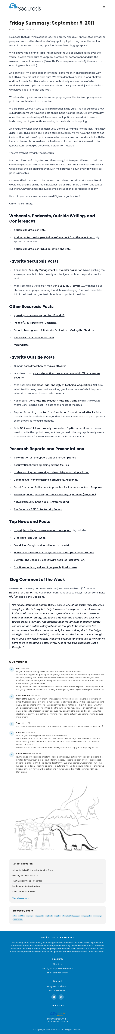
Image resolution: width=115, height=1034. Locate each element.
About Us (57, 964)
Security (97, 916)
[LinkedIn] (53, 997)
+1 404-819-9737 (57, 990)
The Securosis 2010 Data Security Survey (38, 509)
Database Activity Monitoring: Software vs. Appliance (45, 480)
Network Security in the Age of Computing (41, 502)
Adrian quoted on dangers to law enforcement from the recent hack (54, 237)
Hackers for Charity (20, 592)
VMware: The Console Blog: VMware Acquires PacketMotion (49, 560)
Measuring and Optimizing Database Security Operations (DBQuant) (55, 494)
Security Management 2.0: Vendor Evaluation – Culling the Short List (54, 330)
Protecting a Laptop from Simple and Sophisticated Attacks (59, 412)
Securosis (18, 920)
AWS (21, 916)
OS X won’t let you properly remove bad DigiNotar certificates (56, 428)
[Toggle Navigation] (104, 6)
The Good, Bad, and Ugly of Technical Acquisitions (62, 385)
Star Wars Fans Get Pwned (30, 538)
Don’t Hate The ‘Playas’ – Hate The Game (53, 400)
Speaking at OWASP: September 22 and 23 (39, 315)
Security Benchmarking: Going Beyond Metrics (41, 465)
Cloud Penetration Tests (23, 891)
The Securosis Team (57, 972)
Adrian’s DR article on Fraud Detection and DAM (42, 249)
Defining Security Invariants (25, 875)
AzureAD (39, 916)
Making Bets (21, 345)
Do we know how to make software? (45, 366)
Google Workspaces (71, 916)
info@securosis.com (57, 986)
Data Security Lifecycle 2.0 (68, 286)
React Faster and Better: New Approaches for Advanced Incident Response (58, 487)
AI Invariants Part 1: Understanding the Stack (32, 870)
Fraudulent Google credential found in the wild (41, 545)
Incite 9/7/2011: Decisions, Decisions (35, 323)
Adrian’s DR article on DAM (29, 230)
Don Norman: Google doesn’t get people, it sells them (45, 567)
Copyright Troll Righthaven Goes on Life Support (42, 530)
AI (15, 916)
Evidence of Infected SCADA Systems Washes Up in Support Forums (54, 552)
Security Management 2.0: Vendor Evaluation (55, 270)
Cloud (49, 916)
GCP (57, 916)
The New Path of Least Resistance (34, 337)
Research (86, 916)
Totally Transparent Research (57, 968)
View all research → (20, 898)
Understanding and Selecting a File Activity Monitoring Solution (51, 472)
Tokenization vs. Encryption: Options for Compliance (45, 457)
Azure (30, 916)
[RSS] (61, 997)
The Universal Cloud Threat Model (28, 881)
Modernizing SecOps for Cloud (26, 886)
